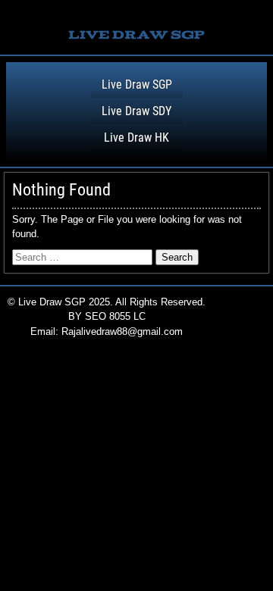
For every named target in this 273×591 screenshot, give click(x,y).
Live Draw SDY (136, 111)
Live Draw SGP (137, 84)
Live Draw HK (136, 137)
